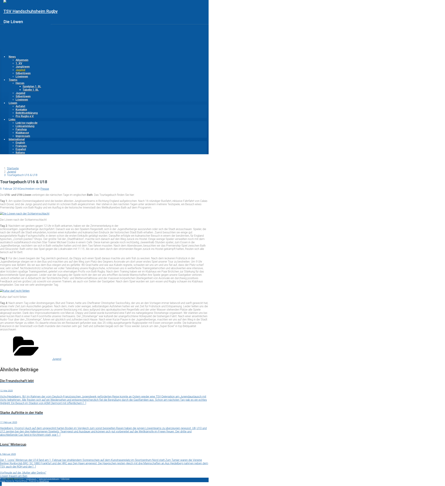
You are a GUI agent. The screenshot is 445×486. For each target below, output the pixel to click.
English (20, 142)
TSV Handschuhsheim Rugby (30, 11)
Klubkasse (22, 132)
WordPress (44, 481)
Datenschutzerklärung (49, 479)
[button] (1, 484)
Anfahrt (20, 106)
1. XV (19, 63)
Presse (45, 188)
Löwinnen (22, 76)
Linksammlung (25, 126)
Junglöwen (23, 66)
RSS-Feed (65, 479)
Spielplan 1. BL (32, 86)
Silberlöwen (23, 73)
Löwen (13, 103)
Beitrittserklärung (27, 113)
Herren (20, 83)
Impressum (23, 136)
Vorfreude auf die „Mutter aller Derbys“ (23, 472)
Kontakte (21, 109)
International (17, 139)
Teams (13, 80)
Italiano (20, 152)
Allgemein (22, 60)
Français (21, 146)
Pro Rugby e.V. (25, 116)
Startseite (13, 168)
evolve (2, 481)
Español (21, 149)
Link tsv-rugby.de (26, 122)
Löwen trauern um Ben (13, 476)
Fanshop (21, 129)
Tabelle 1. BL (31, 89)
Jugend (20, 70)
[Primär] (27, 38)
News (12, 56)
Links (12, 119)
